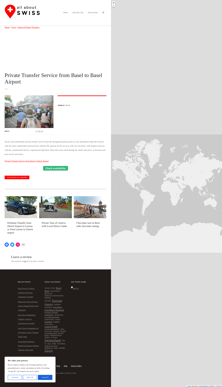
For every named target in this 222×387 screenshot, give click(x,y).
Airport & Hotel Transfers (28, 27)
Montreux (56, 331)
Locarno (57, 319)
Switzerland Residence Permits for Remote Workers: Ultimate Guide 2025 (28, 346)
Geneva (49, 304)
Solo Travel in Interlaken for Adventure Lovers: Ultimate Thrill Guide (28, 332)
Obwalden (61, 333)
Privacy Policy (76, 366)
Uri (45, 343)
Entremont (48, 300)
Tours (13, 27)
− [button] (113, 5)
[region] (30, 369)
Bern (47, 291)
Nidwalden (63, 331)
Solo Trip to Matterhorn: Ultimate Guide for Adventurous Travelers (27, 319)
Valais (49, 343)
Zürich (49, 350)
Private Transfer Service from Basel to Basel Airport (27, 161)
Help (65, 366)
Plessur (47, 335)
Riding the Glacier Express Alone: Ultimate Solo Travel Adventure (28, 306)
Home (65, 13)
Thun (63, 340)
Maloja (62, 329)
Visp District (61, 343)
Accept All (45, 377)
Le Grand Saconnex (52, 317)
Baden (53, 288)
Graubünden (57, 304)
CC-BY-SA (218, 386)
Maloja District (48, 331)
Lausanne (49, 315)
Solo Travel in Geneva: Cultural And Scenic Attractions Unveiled (26, 293)
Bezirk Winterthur (55, 291)
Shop (58, 366)
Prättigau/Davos (56, 335)
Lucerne (48, 321)
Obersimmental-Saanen (51, 333)
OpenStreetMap (203, 386)
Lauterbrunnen (58, 315)
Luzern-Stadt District (52, 329)
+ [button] (113, 2)
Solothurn (47, 337)
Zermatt (62, 348)
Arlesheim (47, 288)
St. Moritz (54, 337)
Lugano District (49, 324)
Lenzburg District (49, 319)
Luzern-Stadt (51, 326)
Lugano (56, 321)
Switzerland (53, 340)
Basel (59, 288)
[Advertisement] (55, 48)
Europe (57, 300)
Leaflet (189, 386)
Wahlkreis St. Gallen (51, 348)
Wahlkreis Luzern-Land (51, 346)
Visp (54, 343)
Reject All (30, 377)
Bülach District (48, 293)
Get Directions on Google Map (17, 177)
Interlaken (57, 307)
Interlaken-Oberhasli (54, 310)
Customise (15, 377)
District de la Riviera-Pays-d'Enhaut (54, 296)
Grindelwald (48, 307)
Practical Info (93, 13)
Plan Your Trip (78, 13)
